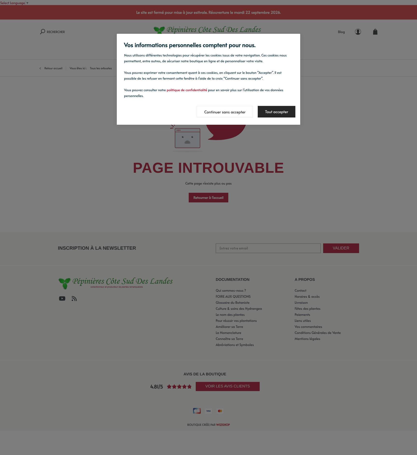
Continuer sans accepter (224, 112)
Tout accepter (276, 111)
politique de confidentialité (187, 90)
